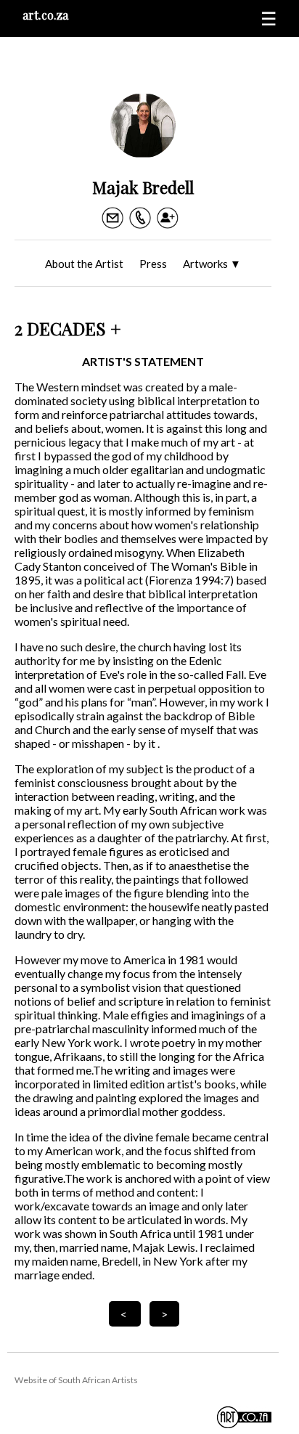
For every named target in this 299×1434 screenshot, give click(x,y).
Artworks (212, 263)
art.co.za (45, 15)
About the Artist (84, 263)
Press (153, 263)
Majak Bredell (143, 187)
